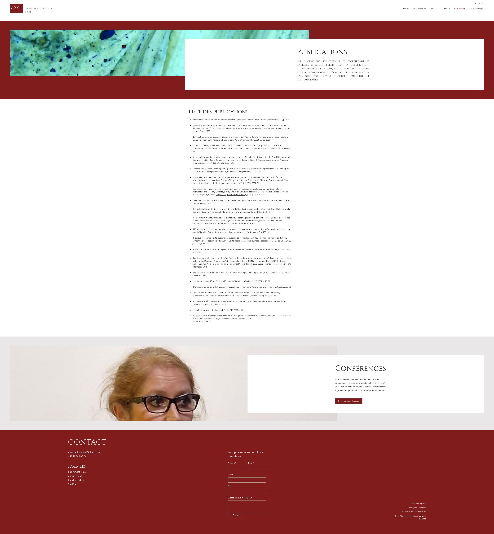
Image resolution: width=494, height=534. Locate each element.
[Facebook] (488, 270)
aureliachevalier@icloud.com (84, 452)
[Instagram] (488, 264)
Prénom (231, 463)
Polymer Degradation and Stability (231, 194)
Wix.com (422, 518)
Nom (250, 463)
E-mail (230, 475)
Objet (230, 486)
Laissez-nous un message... (239, 498)
